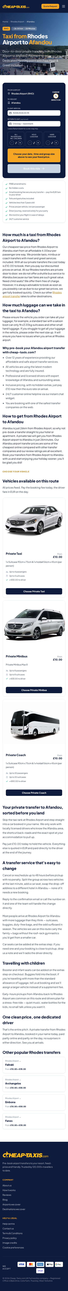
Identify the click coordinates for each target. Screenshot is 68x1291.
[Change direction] (55, 96)
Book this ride (31, 168)
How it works (9, 1190)
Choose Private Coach (34, 792)
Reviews (7, 1194)
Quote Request (50, 6)
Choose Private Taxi (34, 591)
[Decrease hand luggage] (48, 143)
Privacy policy (10, 1237)
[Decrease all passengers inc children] (12, 143)
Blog (5, 1199)
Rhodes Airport (17, 21)
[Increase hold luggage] (38, 143)
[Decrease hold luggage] (30, 143)
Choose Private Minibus (34, 690)
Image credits (10, 1242)
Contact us (8, 1228)
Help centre (9, 1223)
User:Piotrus (48, 72)
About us (7, 1185)
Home (5, 21)
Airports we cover (12, 1204)
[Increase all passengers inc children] (20, 143)
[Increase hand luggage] (56, 143)
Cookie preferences (13, 1247)
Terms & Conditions (12, 1233)
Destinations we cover (14, 1209)
